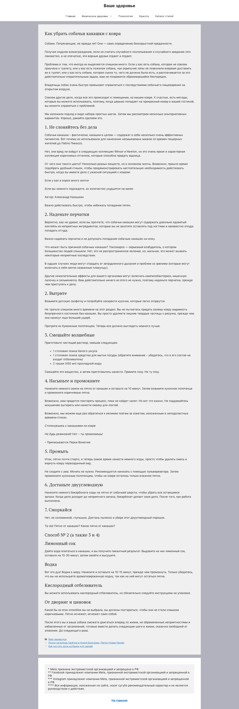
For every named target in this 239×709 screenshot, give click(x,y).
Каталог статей (164, 16)
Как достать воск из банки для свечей (70, 646)
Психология (126, 16)
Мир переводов (57, 639)
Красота (144, 16)
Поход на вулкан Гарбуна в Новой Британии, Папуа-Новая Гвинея (86, 642)
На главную (119, 700)
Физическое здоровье (95, 16)
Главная (70, 16)
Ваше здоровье (119, 5)
